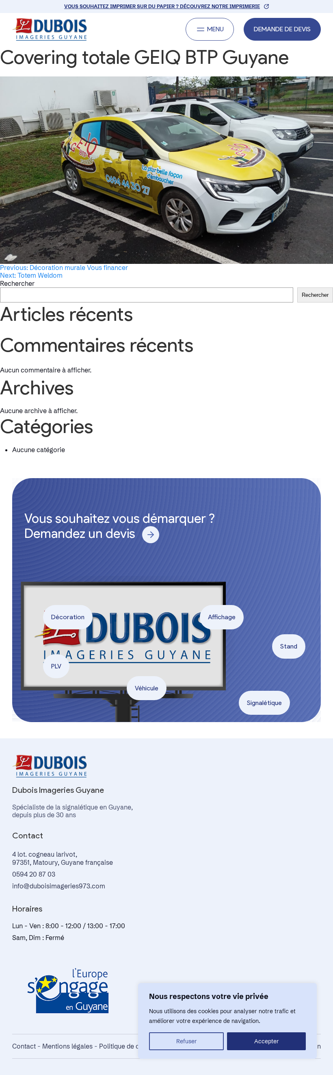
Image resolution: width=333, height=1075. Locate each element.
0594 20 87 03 (33, 874)
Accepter (266, 1041)
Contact (24, 1046)
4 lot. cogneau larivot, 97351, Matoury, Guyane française (62, 858)
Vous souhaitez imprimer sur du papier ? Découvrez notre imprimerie (162, 6)
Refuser (186, 1041)
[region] (227, 1021)
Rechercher (17, 283)
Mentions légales (67, 1046)
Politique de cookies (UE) (136, 1046)
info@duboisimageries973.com (58, 886)
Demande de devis (282, 29)
